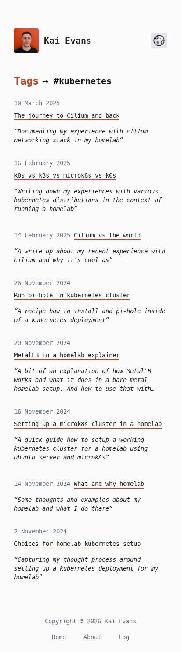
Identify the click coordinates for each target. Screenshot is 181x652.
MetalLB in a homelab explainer (66, 355)
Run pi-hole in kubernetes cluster (72, 295)
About (92, 637)
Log (124, 637)
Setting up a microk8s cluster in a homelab (88, 423)
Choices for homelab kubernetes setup (77, 543)
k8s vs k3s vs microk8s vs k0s (65, 175)
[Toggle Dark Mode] (159, 40)
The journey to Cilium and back (66, 115)
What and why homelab (109, 483)
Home (59, 637)
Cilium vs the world (107, 235)
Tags (26, 81)
